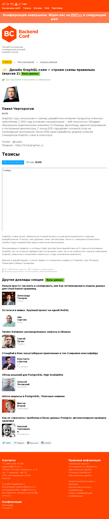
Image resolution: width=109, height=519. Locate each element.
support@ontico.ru (12, 467)
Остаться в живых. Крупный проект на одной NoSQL (35, 310)
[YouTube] (16, 4)
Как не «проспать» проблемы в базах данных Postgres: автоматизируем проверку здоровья (54, 419)
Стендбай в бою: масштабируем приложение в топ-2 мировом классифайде (50, 353)
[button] (7, 443)
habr (24, 4)
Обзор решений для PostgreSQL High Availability (32, 375)
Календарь (7, 505)
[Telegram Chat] (3, 4)
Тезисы (27, 8)
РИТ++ (76, 15)
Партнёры (57, 8)
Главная (7, 62)
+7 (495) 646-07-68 (12, 464)
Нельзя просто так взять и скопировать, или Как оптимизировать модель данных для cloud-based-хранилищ (53, 287)
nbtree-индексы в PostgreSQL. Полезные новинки (33, 396)
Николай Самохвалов (23, 429)
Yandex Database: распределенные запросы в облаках (36, 332)
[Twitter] (20, 4)
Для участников (25, 62)
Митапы (38, 8)
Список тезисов (48, 62)
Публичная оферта (78, 464)
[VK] (12, 4)
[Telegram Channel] (7, 4)
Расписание (8, 8)
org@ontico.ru (27, 490)
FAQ (47, 8)
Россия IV (7, 508)
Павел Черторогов (18, 108)
